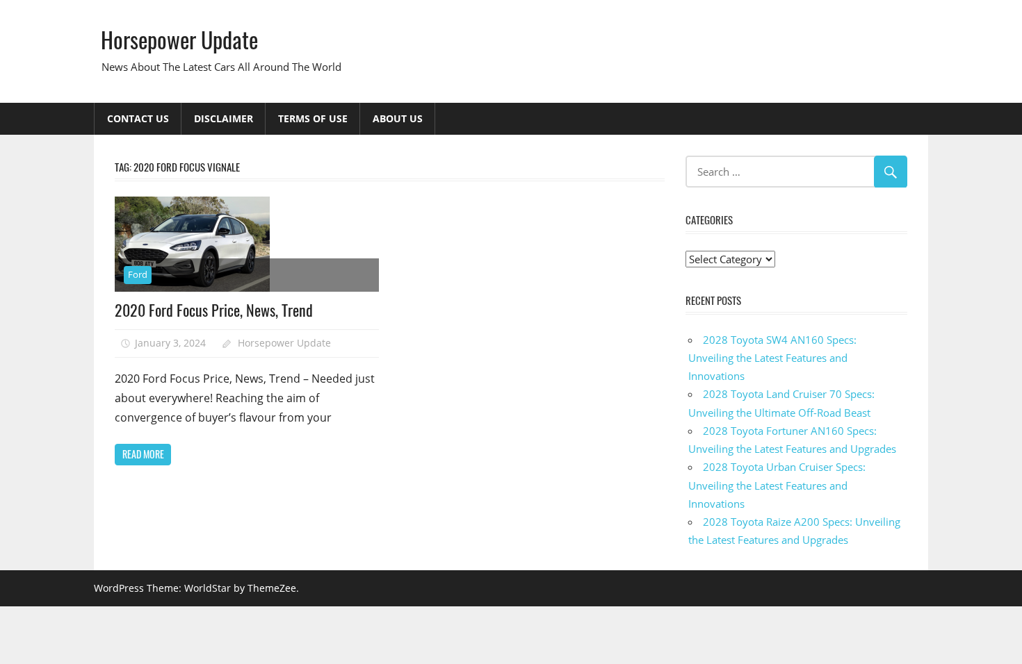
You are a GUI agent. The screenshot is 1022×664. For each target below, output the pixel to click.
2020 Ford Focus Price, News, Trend (214, 310)
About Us (398, 118)
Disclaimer (223, 118)
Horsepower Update (179, 39)
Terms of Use (313, 118)
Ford (137, 274)
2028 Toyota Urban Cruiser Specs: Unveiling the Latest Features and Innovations (777, 485)
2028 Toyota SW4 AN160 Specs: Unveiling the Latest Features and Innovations (772, 358)
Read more (143, 454)
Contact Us (138, 118)
